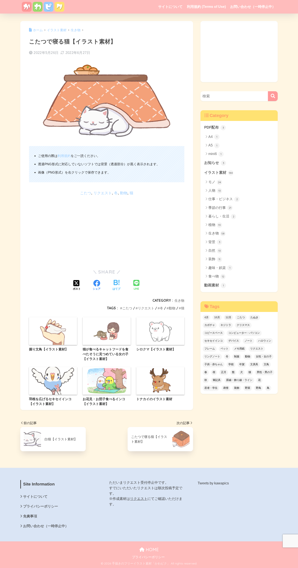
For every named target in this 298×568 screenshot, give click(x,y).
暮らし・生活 (221, 216)
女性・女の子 (264, 356)
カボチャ (209, 325)
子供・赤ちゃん (213, 364)
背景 (214, 242)
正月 (223, 372)
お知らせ (214, 163)
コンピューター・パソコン (244, 332)
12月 (228, 317)
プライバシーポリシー (40, 506)
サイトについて (170, 7)
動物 (123, 193)
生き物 (179, 300)
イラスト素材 (218, 172)
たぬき (254, 317)
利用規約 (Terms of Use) (206, 7)
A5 (212, 145)
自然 (214, 250)
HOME (151, 549)
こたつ (85, 193)
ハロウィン (264, 340)
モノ (214, 182)
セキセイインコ (213, 340)
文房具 (254, 364)
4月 (206, 317)
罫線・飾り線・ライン (239, 380)
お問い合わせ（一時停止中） (253, 7)
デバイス (233, 340)
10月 (217, 317)
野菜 (247, 387)
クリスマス (243, 325)
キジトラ (226, 325)
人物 (214, 190)
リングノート (212, 356)
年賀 (242, 364)
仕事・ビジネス (223, 199)
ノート (248, 340)
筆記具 (217, 380)
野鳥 (258, 387)
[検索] (273, 96)
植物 (214, 225)
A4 (212, 137)
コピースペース (213, 332)
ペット (224, 348)
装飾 (214, 259)
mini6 (214, 154)
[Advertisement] (106, 230)
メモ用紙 (239, 348)
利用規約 (64, 156)
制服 (236, 356)
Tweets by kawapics (213, 483)
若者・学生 (211, 387)
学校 (231, 364)
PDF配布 (214, 127)
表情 (225, 387)
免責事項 (30, 516)
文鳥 (266, 364)
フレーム (209, 348)
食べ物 (216, 276)
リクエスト (102, 193)
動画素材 (214, 285)
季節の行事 (219, 208)
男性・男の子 (264, 372)
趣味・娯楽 (219, 268)
